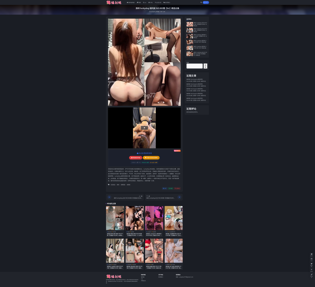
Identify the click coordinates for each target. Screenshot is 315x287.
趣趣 (152, 264)
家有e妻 (110, 232)
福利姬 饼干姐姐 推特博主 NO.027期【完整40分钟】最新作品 (174, 268)
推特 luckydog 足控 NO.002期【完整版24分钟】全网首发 (200, 24)
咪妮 (129, 232)
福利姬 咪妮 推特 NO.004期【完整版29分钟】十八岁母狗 (134, 235)
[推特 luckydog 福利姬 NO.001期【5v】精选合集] (190, 48)
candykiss (149, 232)
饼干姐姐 (173, 264)
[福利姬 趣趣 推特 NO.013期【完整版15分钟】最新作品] (154, 251)
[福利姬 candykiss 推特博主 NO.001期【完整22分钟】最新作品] (154, 218)
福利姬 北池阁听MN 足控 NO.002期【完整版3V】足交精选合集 (174, 235)
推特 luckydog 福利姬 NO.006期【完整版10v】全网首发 (200, 36)
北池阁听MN (172, 232)
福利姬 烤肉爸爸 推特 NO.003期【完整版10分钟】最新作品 (134, 268)
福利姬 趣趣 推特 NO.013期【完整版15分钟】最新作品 (153, 267)
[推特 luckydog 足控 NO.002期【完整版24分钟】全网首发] (190, 24)
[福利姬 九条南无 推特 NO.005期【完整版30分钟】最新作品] (115, 251)
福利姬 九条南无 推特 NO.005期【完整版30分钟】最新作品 (115, 268)
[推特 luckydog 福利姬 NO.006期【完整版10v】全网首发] (190, 36)
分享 (165, 188)
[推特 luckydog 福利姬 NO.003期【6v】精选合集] (190, 42)
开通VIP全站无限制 (152, 157)
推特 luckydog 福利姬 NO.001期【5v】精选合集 (200, 47)
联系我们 (167, 2)
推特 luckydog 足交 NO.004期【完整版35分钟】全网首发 (200, 30)
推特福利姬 (131, 2)
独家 (139, 2)
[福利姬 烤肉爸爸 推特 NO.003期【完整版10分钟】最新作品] (135, 251)
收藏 (171, 188)
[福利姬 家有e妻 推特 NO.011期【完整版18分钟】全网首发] (115, 218)
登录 (206, 2)
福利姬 (157, 11)
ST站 (151, 2)
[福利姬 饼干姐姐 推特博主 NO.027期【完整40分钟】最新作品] (174, 251)
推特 (118, 184)
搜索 (187, 62)
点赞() (178, 188)
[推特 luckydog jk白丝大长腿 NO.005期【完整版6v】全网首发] (190, 54)
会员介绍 (158, 2)
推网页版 (123, 184)
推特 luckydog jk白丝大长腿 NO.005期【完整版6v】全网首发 (200, 54)
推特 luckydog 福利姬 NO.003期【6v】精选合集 (200, 41)
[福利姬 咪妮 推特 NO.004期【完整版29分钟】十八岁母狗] (135, 218)
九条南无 (110, 264)
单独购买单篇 (136, 157)
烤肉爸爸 (129, 264)
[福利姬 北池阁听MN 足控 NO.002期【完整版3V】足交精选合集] (174, 218)
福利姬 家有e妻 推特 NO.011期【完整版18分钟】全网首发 (115, 235)
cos (145, 2)
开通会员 (143, 280)
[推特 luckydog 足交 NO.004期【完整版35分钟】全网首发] (190, 30)
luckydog (153, 11)
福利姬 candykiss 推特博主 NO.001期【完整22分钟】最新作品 (154, 235)
